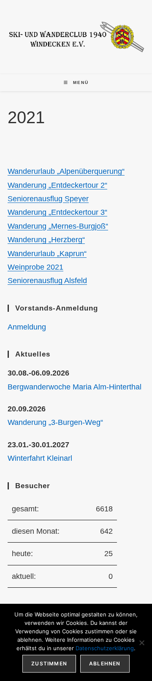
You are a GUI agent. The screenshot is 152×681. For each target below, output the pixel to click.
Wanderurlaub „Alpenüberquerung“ (66, 171)
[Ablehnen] (141, 642)
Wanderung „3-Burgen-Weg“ (55, 422)
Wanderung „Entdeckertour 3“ (57, 212)
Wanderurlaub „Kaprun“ (47, 253)
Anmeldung (27, 327)
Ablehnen (105, 663)
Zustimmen (49, 663)
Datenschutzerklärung (105, 648)
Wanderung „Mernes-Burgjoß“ (58, 226)
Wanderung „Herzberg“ (46, 239)
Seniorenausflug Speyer (48, 199)
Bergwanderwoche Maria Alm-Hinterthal (74, 387)
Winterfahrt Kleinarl (40, 458)
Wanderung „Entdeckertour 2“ (57, 185)
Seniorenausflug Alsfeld (47, 280)
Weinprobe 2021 (35, 267)
